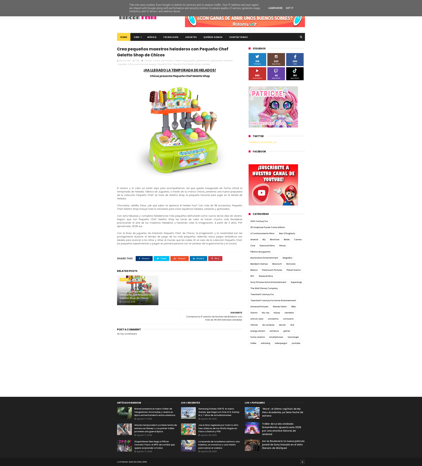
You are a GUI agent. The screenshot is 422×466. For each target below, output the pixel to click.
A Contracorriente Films (262, 233)
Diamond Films (267, 245)
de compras (167, 60)
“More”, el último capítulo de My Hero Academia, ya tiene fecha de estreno (282, 412)
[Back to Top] (302, 461)
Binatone (274, 239)
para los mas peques (145, 64)
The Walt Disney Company (264, 288)
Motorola (290, 263)
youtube (296, 343)
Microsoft (277, 263)
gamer (286, 331)
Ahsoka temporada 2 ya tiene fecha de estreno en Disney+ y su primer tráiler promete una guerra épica (155, 428)
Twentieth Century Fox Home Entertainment (273, 300)
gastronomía (203, 60)
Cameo (298, 239)
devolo (282, 324)
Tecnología (170, 37)
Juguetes (191, 37)
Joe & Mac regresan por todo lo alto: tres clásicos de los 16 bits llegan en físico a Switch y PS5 (218, 428)
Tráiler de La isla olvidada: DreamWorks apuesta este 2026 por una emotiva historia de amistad (281, 429)
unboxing (265, 343)
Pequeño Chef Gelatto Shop (186, 64)
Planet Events (294, 270)
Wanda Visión (280, 306)
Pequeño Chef (165, 64)
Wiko (293, 306)
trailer (253, 343)
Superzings (296, 282)
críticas (254, 324)
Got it (289, 8)
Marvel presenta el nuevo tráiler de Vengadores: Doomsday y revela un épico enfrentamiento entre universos (154, 412)
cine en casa (256, 318)
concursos (288, 318)
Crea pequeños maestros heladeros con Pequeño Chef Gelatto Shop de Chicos (137, 295)
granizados (217, 60)
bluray (277, 312)
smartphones (276, 337)
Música (151, 37)
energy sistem (257, 331)
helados (228, 60)
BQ (264, 239)
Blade (287, 239)
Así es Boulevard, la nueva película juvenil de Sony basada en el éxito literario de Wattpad (283, 444)
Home (123, 37)
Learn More (275, 8)
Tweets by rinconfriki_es (262, 142)
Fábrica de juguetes (185, 60)
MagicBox (287, 257)
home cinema (257, 337)
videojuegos (281, 343)
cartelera (289, 312)
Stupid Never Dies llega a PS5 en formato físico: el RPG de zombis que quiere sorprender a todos (154, 445)
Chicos (148, 60)
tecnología (293, 337)
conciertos (273, 318)
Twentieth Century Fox (262, 294)
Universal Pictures (259, 306)
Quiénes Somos (213, 37)
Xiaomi (253, 312)
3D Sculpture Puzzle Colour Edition (267, 227)
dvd (292, 324)
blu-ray (265, 312)
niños (131, 64)
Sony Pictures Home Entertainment (268, 282)
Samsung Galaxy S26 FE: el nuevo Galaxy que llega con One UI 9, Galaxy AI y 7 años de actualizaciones (219, 412)
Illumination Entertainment (264, 257)
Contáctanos (238, 37)
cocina (156, 60)
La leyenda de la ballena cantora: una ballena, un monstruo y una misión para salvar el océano (219, 445)
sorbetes (206, 64)
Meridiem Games (259, 263)
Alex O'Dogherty (287, 233)
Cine (136, 37)
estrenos (274, 331)
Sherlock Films (266, 276)
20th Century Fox (259, 221)
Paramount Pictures (272, 270)
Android (254, 239)
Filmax (282, 245)
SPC (252, 276)
